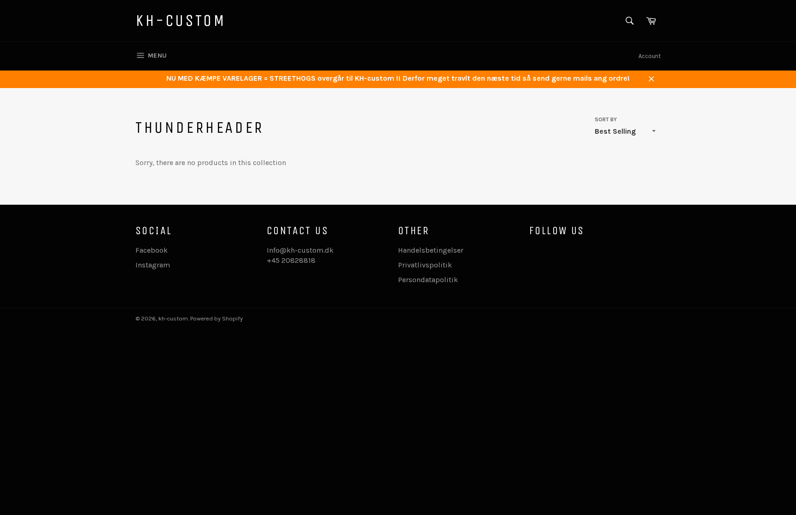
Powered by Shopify (216, 318)
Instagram (152, 264)
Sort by (606, 119)
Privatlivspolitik (425, 264)
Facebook (151, 250)
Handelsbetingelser (430, 250)
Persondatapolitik (428, 279)
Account (649, 56)
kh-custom (180, 20)
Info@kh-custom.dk (300, 250)
